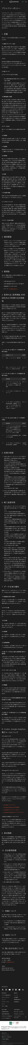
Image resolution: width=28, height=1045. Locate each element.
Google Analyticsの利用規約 (11, 807)
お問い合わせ (4, 1033)
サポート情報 (4, 1006)
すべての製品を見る (6, 995)
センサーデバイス (5, 997)
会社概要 (16, 997)
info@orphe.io (13, 288)
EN (26, 1)
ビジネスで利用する (6, 1018)
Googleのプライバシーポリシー (12, 809)
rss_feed (23, 990)
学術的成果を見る (6, 1013)
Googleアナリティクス (9, 805)
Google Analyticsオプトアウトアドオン (14, 812)
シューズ (4, 999)
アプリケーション (5, 1001)
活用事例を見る (5, 1011)
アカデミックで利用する (7, 1016)
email (19, 990)
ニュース (16, 995)
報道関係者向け (17, 999)
